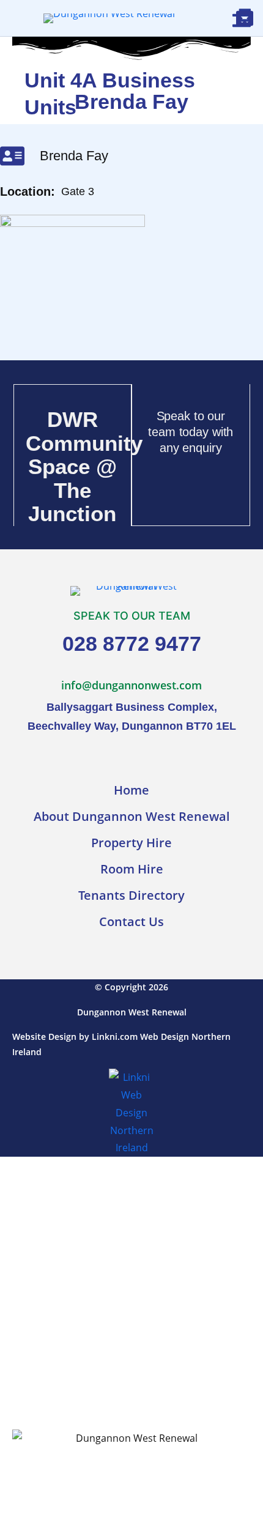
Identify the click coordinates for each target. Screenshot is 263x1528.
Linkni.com (115, 1036)
